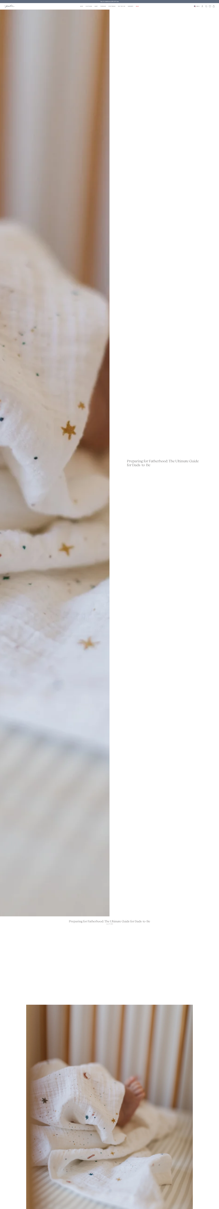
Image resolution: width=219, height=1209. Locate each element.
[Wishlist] (210, 6)
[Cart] (214, 6)
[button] (81, 6)
